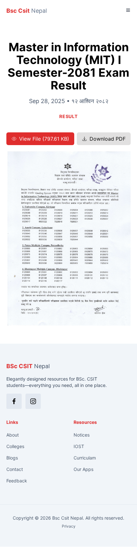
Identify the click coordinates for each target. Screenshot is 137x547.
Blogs (12, 457)
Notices (82, 435)
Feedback (16, 480)
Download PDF (108, 139)
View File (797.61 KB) (44, 139)
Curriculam (85, 457)
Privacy (69, 526)
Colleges (15, 446)
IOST (79, 446)
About (12, 435)
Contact (14, 469)
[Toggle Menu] (128, 10)
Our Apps (83, 469)
